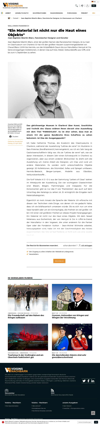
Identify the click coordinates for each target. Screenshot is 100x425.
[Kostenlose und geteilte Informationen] (15, 5)
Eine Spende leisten (12, 406)
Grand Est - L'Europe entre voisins (73, 408)
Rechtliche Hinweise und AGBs (42, 411)
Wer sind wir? (36, 406)
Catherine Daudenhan (15, 141)
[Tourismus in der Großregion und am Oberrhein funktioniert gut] (28, 337)
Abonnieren (59, 261)
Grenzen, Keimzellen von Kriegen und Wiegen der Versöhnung (70, 316)
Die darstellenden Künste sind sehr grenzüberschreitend (69, 356)
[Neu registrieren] (87, 5)
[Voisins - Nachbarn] (9, 18)
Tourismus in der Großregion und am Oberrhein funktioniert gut (25, 356)
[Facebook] (88, 380)
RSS (52, 393)
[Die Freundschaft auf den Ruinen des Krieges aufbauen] (28, 297)
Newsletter (10, 393)
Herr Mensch (67, 406)
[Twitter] (84, 381)
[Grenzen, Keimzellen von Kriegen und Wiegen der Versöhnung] (72, 297)
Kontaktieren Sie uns (39, 408)
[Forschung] (76, 5)
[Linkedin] (92, 381)
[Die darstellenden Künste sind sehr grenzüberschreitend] (72, 337)
